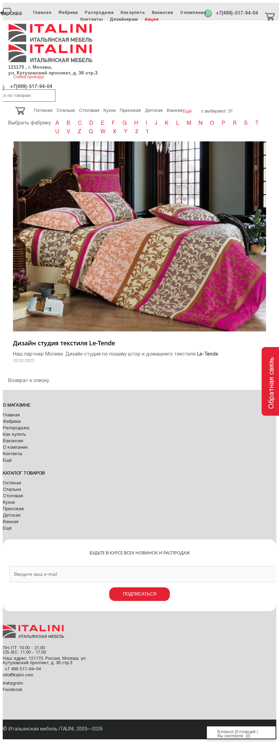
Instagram (13, 683)
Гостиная (12, 483)
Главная (42, 12)
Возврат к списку (28, 381)
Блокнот (225, 732)
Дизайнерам (124, 19)
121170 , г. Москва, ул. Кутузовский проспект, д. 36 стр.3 (53, 69)
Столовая (13, 496)
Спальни (12, 490)
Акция (152, 19)
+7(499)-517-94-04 (237, 13)
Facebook (12, 690)
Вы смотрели (230, 736)
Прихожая (13, 509)
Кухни (9, 503)
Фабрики (68, 12)
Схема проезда (28, 77)
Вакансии (162, 12)
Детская (11, 516)
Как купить (132, 12)
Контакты (91, 19)
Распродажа (99, 12)
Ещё (7, 461)
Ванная (10, 522)
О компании (193, 12)
